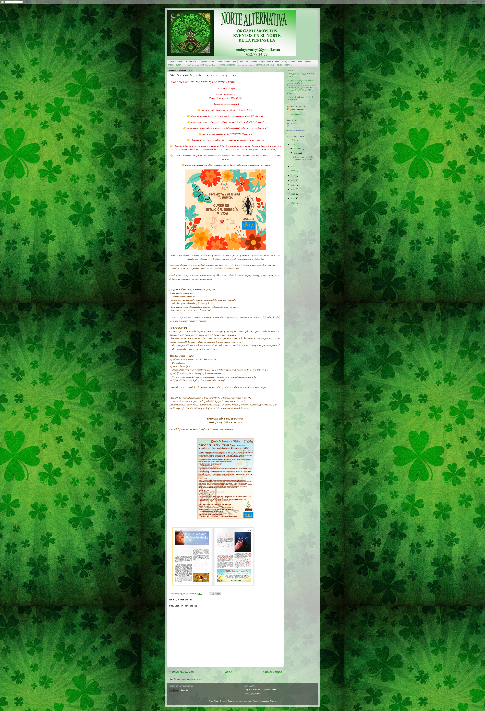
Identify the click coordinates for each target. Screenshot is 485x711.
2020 (293, 171)
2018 (293, 180)
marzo (296, 153)
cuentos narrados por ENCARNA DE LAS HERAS (256, 65)
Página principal (176, 62)
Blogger (273, 701)
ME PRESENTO (191, 62)
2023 (293, 144)
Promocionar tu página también (296, 130)
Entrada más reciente (181, 672)
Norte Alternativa (297, 110)
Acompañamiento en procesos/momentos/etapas (217, 62)
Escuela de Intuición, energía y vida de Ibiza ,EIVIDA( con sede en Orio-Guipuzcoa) (275, 62)
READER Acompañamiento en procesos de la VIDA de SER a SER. (300, 90)
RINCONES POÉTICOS (284, 65)
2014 (293, 198)
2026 (293, 140)
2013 (293, 203)
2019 (293, 176)
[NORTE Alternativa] (288, 127)
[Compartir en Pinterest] (220, 593)
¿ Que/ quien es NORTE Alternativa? (201, 65)
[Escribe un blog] (213, 593)
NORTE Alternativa (293, 124)
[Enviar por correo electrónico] (210, 593)
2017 (293, 185)
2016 (293, 189)
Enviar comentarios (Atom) (191, 679)
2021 (293, 166)
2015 (293, 194)
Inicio (228, 672)
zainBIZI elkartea (251, 694)
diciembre (297, 149)
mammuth (247, 701)
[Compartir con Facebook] (217, 593)
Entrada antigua (272, 672)
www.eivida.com (225, 429)
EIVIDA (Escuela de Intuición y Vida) (260, 690)
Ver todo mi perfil (294, 114)
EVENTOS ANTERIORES (227, 65)
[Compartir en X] (215, 593)
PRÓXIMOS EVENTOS (175, 65)
